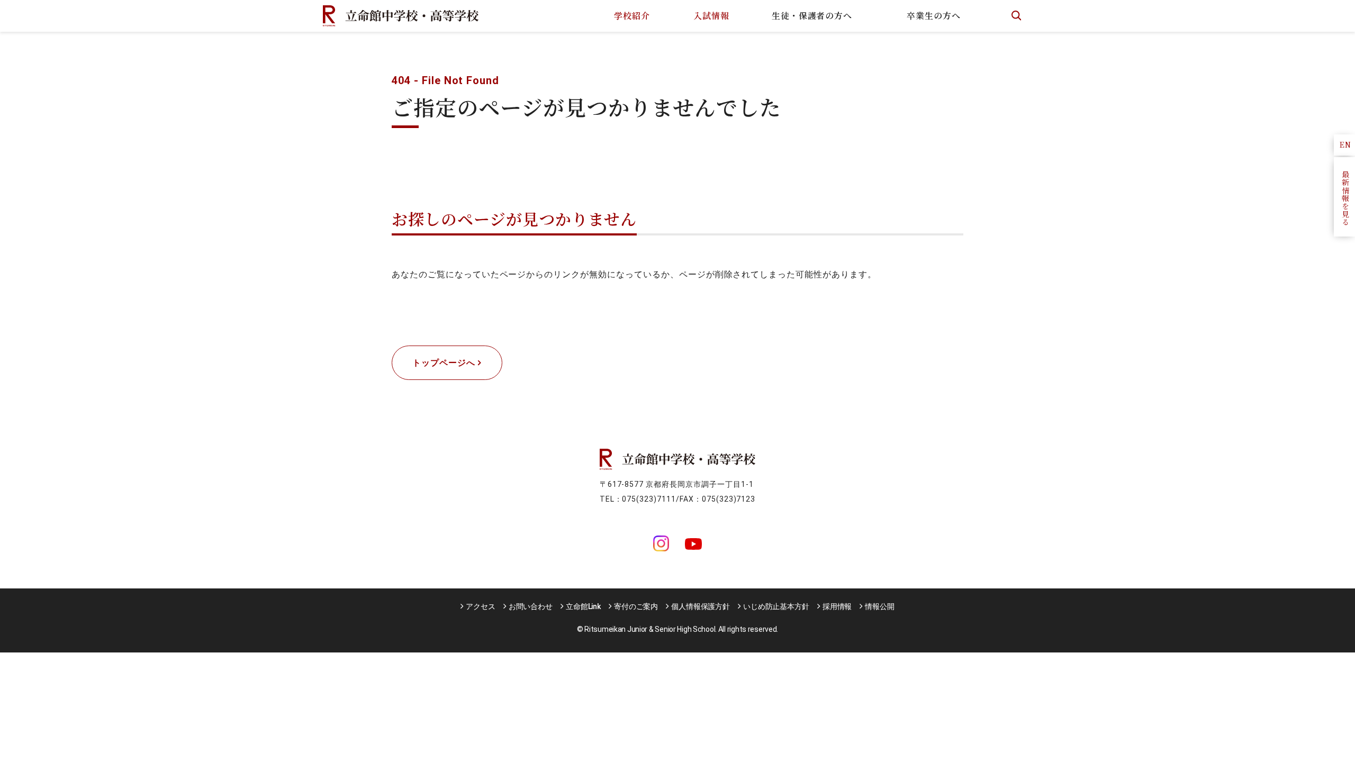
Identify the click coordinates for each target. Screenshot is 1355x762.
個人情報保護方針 (700, 606)
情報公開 (879, 606)
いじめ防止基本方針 (776, 606)
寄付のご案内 (636, 606)
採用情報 (837, 606)
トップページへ (443, 363)
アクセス (480, 606)
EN (1345, 144)
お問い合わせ (531, 606)
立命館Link (583, 606)
